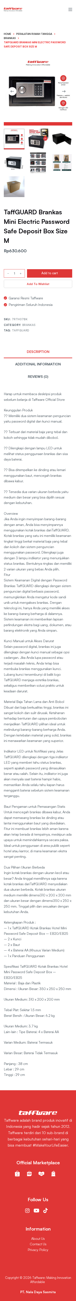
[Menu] (70, 9)
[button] (38, 284)
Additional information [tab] (38, 364)
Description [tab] (38, 352)
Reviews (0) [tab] (38, 376)
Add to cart (49, 273)
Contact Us (38, 1244)
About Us (38, 1238)
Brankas (29, 325)
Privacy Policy (38, 1250)
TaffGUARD (20, 330)
